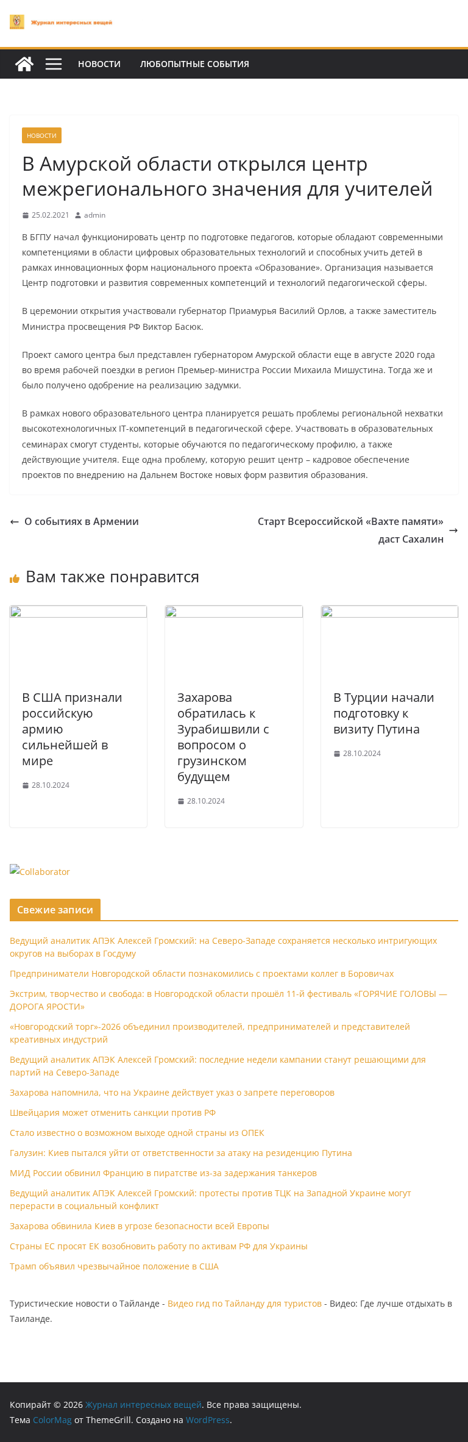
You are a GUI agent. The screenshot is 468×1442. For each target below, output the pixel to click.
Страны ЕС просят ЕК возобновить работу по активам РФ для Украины (159, 1246)
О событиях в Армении (81, 521)
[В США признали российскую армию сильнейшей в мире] (78, 614)
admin (94, 215)
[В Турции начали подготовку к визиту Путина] (389, 614)
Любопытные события (194, 64)
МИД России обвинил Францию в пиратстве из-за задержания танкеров (163, 1173)
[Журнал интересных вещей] (24, 64)
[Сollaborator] (40, 871)
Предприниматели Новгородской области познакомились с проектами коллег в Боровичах (202, 973)
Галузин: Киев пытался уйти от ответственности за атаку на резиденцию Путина (181, 1152)
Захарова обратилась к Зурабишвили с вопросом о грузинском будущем (223, 737)
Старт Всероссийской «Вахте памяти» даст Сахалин (351, 530)
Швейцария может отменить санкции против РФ (113, 1112)
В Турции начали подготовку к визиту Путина (383, 713)
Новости (99, 64)
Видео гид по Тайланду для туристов (245, 1303)
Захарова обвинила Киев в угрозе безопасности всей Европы (139, 1226)
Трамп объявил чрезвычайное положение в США (114, 1266)
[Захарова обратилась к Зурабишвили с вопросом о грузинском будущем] (233, 614)
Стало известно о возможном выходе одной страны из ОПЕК (137, 1132)
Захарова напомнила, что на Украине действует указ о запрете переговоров (172, 1092)
